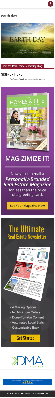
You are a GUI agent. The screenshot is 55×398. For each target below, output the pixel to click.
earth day (9, 15)
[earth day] (27, 41)
